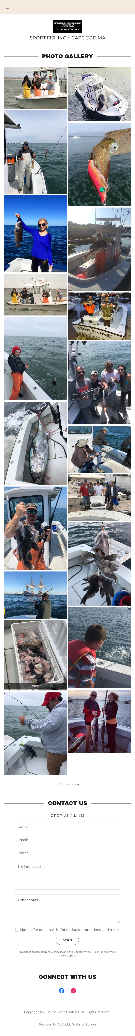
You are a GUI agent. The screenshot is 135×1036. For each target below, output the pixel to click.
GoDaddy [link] (64, 1024)
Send (67, 940)
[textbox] (67, 826)
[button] (7, 7)
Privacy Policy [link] (91, 951)
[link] (67, 26)
